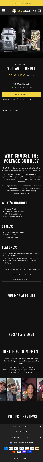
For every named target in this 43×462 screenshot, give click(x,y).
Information (21, 432)
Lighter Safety (21, 279)
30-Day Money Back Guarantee (21, 269)
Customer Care (21, 426)
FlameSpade (21, 64)
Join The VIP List (21, 437)
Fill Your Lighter (21, 274)
